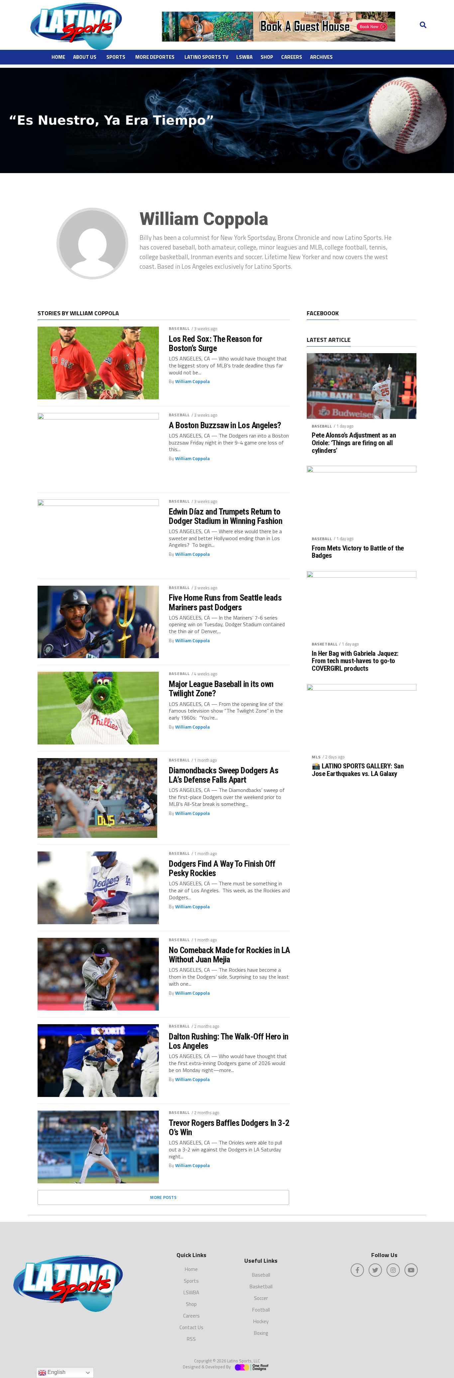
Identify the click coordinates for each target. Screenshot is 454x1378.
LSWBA (244, 57)
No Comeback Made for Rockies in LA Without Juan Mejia (229, 954)
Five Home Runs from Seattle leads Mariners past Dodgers (225, 602)
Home (58, 57)
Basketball (324, 644)
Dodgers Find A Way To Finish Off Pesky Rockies (222, 868)
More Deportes (154, 57)
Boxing (261, 1333)
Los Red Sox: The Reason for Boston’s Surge (215, 343)
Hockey (261, 1321)
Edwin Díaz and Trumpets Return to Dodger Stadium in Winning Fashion (225, 516)
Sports (115, 57)
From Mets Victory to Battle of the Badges (358, 552)
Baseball (179, 328)
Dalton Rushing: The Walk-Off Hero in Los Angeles (228, 1041)
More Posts (163, 1197)
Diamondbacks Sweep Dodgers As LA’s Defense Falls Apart (223, 775)
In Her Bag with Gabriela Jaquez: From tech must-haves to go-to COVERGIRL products (355, 661)
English (55, 1372)
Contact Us (191, 1327)
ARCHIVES (321, 57)
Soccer (261, 1298)
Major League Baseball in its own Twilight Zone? (221, 688)
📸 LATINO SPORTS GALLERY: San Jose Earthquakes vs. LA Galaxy (357, 770)
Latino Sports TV (206, 57)
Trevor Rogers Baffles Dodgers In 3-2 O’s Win (229, 1127)
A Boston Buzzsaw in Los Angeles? (225, 425)
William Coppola (192, 381)
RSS (191, 1339)
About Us (84, 57)
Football (261, 1310)
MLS (316, 757)
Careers (291, 57)
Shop (267, 57)
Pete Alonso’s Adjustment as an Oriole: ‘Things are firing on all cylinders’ (354, 443)
